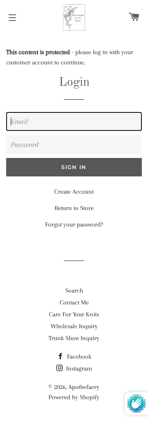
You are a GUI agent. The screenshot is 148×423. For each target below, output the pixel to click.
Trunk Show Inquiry (74, 338)
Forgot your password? (74, 224)
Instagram (78, 368)
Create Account (74, 191)
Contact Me (74, 302)
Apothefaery (83, 387)
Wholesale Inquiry (74, 326)
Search (74, 290)
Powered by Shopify (74, 397)
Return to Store (74, 208)
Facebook (78, 356)
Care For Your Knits (74, 314)
